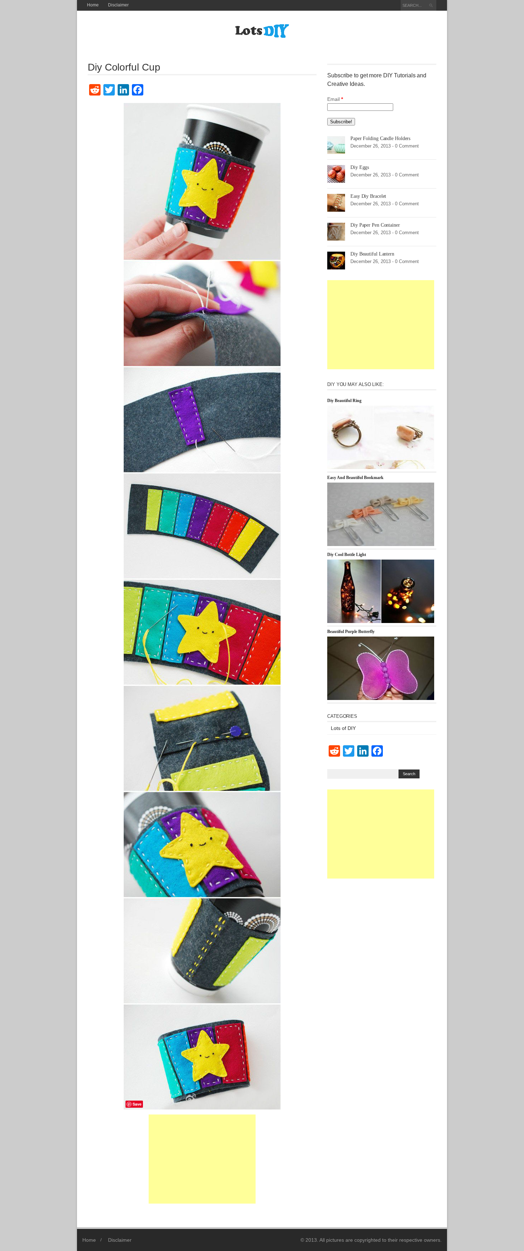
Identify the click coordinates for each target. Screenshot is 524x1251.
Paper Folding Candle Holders (380, 138)
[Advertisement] (202, 1159)
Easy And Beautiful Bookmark (355, 477)
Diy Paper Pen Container (375, 225)
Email (335, 99)
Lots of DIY (343, 728)
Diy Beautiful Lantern (372, 254)
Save (137, 1104)
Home (93, 4)
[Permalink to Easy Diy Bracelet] (336, 202)
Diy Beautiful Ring (344, 400)
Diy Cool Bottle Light (346, 554)
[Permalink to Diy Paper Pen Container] (336, 231)
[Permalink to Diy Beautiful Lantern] (336, 260)
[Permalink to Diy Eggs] (336, 173)
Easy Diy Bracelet (368, 196)
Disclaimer (118, 4)
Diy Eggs (359, 167)
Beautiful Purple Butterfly (351, 631)
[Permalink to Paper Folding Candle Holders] (336, 145)
